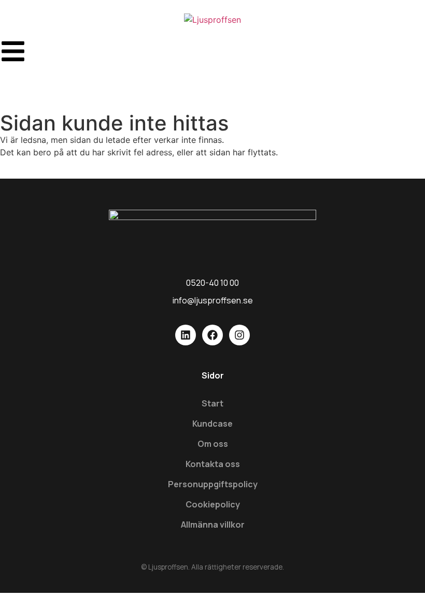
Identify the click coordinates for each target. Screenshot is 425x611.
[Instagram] (239, 335)
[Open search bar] (212, 84)
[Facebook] (212, 335)
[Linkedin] (185, 335)
